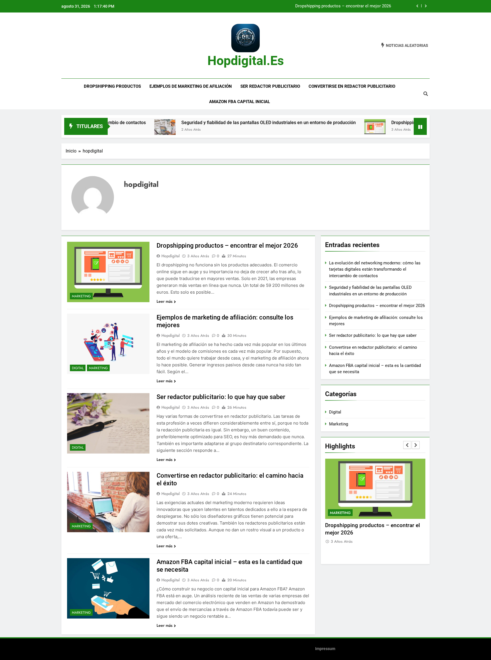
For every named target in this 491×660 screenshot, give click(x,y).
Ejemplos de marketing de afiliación (190, 86)
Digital (78, 368)
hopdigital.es (245, 60)
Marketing (81, 296)
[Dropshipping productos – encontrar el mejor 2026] (354, 130)
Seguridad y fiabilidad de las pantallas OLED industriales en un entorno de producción (247, 122)
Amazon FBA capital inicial (239, 101)
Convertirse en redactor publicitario (352, 86)
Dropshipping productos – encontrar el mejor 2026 (343, 6)
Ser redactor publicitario (270, 86)
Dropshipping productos (112, 86)
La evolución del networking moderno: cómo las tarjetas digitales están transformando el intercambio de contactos (375, 269)
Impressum (325, 648)
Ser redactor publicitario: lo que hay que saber (221, 396)
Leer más (164, 301)
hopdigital (170, 256)
